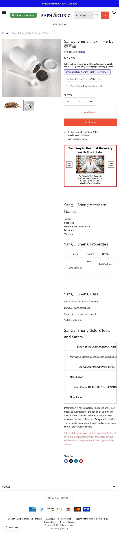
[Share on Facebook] (66, 461)
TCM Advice (65, 519)
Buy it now (90, 122)
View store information (77, 139)
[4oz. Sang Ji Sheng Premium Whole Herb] (84, 82)
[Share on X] (71, 461)
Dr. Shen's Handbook (33, 519)
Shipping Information (84, 519)
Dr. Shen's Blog (14, 519)
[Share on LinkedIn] (76, 461)
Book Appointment (23, 15)
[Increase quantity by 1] (91, 101)
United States (58, 498)
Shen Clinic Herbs (76, 51)
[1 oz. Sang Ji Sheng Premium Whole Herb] (84, 89)
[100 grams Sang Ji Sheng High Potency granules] (87, 75)
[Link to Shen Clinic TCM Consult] (90, 188)
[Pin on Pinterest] (81, 461)
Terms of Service (67, 522)
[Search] (105, 15)
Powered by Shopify (59, 528)
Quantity (68, 95)
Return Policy (102, 519)
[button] (13, 105)
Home (5, 33)
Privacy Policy (50, 522)
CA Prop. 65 (51, 519)
